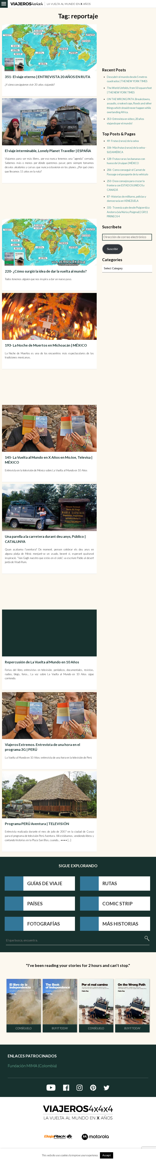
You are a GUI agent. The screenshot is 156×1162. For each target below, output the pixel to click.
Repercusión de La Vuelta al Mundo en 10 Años (42, 662)
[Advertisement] (50, 200)
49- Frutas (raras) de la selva (123, 140)
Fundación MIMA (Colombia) (32, 1065)
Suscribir (112, 249)
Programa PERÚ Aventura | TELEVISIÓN (37, 824)
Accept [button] (106, 1155)
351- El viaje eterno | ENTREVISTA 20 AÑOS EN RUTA (47, 77)
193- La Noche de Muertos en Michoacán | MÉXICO (46, 345)
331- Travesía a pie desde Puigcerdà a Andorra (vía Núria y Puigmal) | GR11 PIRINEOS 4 (128, 212)
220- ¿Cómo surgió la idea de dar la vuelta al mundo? (46, 271)
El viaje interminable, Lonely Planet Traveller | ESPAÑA (48, 151)
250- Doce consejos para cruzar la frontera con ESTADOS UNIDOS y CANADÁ (126, 185)
